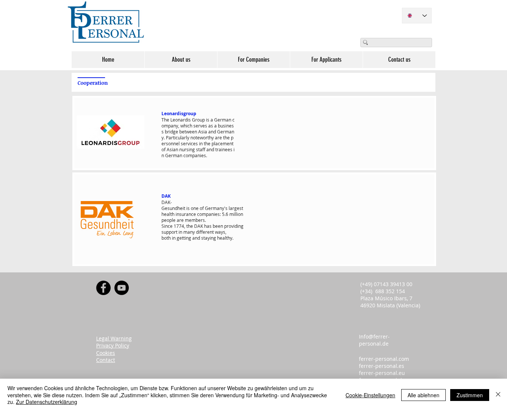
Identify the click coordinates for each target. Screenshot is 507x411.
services (189, 143)
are (218, 137)
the (226, 137)
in (201, 143)
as (210, 126)
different (205, 232)
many (189, 232)
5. (224, 214)
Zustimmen (470, 395)
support (169, 232)
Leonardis (180, 120)
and (212, 132)
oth (167, 238)
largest (236, 208)
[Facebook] (103, 288)
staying (208, 238)
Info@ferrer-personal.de (374, 340)
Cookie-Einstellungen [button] (370, 395)
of (163, 149)
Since (167, 226)
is (207, 120)
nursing (187, 149)
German (222, 120)
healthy (224, 238)
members (195, 220)
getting (184, 238)
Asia (202, 132)
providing (233, 226)
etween (189, 132)
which (186, 126)
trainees (223, 149)
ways (220, 232)
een (219, 226)
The (165, 120)
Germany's (216, 208)
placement (222, 143)
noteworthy (202, 137)
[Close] (498, 395)
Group (198, 120)
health (167, 214)
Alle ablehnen (423, 395)
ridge (172, 132)
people (168, 220)
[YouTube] (121, 288)
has (208, 226)
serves (200, 126)
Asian (172, 149)
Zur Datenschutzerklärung (46, 401)
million (236, 214)
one (195, 208)
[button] (180, 59)
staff (200, 149)
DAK (198, 226)
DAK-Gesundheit (173, 205)
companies (194, 155)
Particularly (177, 137)
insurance (186, 214)
